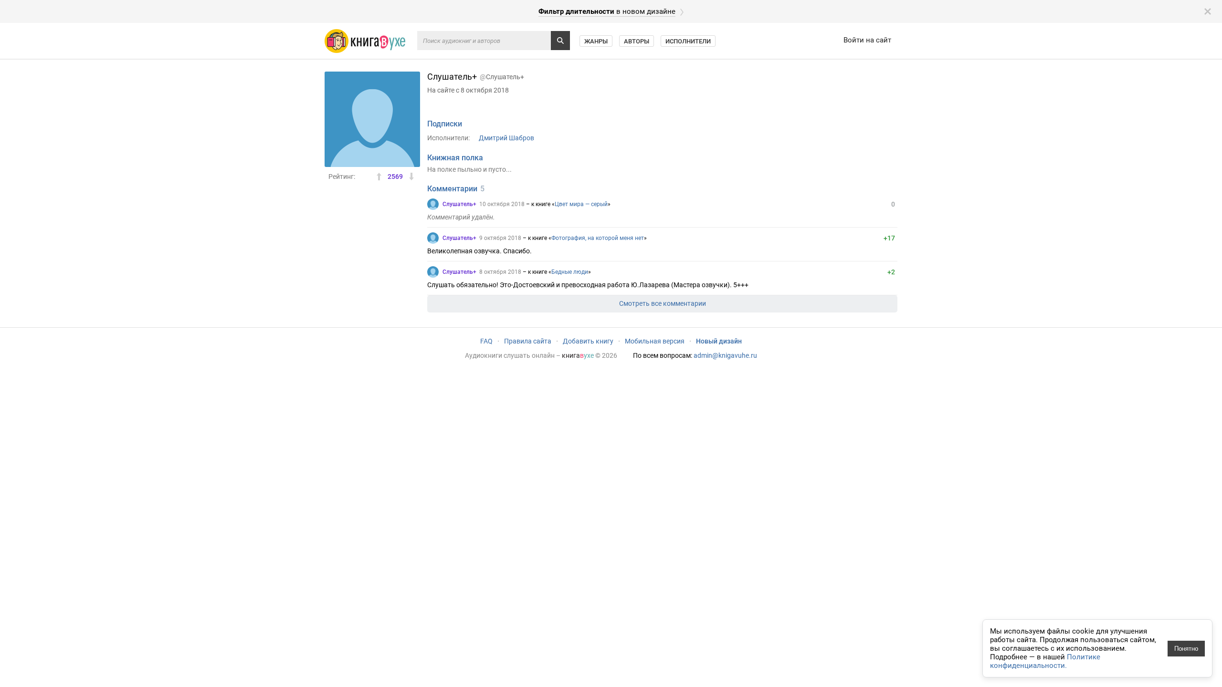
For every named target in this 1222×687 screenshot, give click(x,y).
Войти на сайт (867, 40)
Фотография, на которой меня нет (597, 238)
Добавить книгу (588, 341)
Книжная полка (455, 157)
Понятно (1186, 648)
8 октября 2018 (500, 272)
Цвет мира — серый (581, 204)
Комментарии (452, 188)
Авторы (636, 41)
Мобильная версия (655, 341)
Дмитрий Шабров (506, 138)
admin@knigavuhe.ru (725, 355)
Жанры (596, 41)
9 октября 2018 (500, 238)
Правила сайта (527, 341)
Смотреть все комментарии (662, 303)
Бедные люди (569, 272)
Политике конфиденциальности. (1045, 661)
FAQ (486, 341)
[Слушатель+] (433, 204)
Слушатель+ (459, 204)
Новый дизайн (719, 341)
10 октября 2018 (502, 204)
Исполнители (688, 41)
